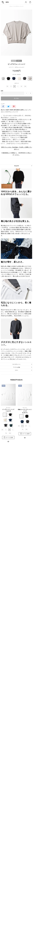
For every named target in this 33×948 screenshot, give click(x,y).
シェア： (3, 103)
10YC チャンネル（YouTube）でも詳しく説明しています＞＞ (16, 148)
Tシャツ (8, 407)
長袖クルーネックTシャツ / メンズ (25, 410)
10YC (7, 2)
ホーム (11, 6)
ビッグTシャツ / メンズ (8, 409)
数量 (2, 90)
